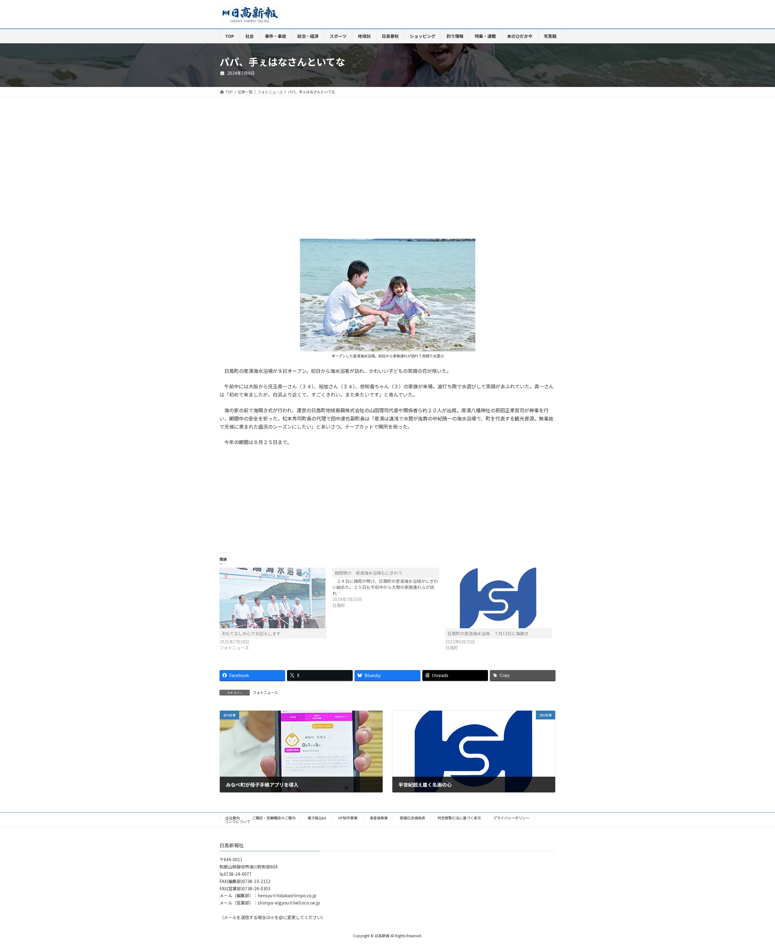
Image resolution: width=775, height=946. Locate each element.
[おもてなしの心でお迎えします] (272, 598)
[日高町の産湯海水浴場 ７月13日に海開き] (498, 598)
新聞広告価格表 (412, 817)
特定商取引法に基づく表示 (459, 817)
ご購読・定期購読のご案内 (273, 817)
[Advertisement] (301, 173)
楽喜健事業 (379, 817)
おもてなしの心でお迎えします (251, 633)
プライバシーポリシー (511, 817)
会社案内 (232, 817)
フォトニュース (265, 692)
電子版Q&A (317, 817)
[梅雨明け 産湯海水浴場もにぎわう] (388, 588)
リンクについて (237, 821)
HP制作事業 (348, 817)
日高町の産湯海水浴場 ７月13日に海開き (488, 633)
